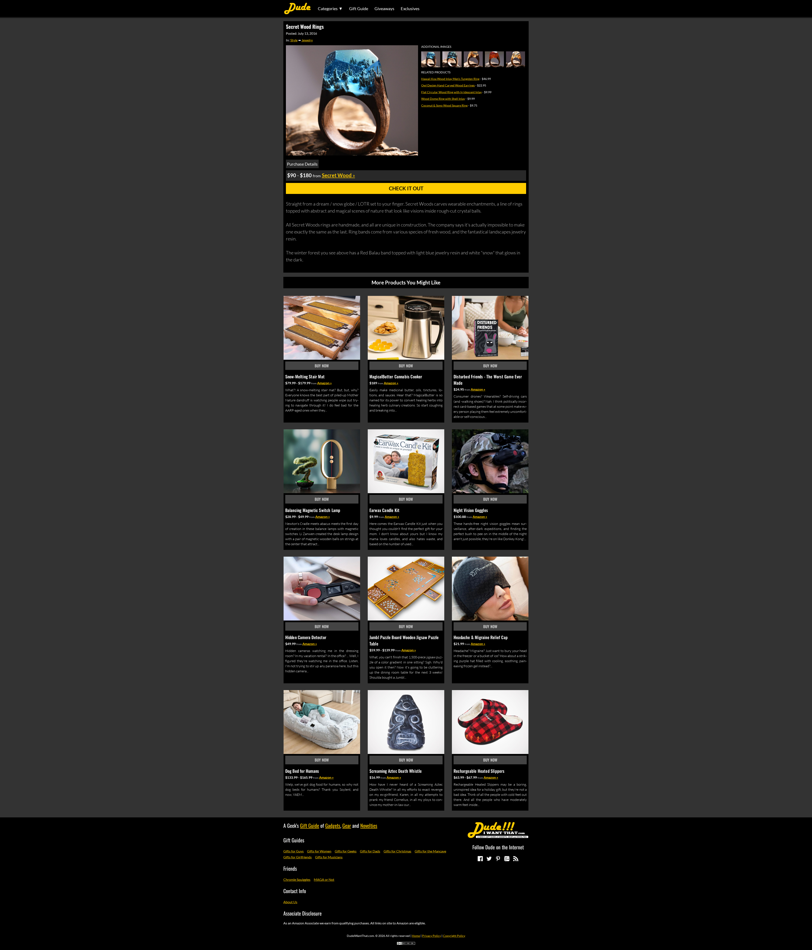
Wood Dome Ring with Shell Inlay (443, 98)
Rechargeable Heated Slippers (479, 771)
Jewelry (307, 40)
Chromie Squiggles (296, 879)
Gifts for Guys (293, 851)
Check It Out (406, 188)
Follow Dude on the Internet (498, 847)
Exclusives (410, 8)
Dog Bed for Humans (302, 771)
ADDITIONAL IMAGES (436, 46)
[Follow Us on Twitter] (489, 858)
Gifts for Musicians (329, 857)
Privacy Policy (431, 936)
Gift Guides (293, 840)
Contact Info (294, 891)
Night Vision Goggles (471, 510)
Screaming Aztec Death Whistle (395, 771)
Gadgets (332, 825)
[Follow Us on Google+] (506, 858)
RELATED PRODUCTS (435, 72)
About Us (290, 902)
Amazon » (324, 383)
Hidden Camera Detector (305, 637)
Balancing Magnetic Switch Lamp (312, 510)
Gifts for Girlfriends (297, 857)
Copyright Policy (454, 936)
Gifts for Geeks (346, 851)
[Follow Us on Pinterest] (498, 858)
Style (294, 40)
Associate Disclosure (302, 913)
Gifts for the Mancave (430, 851)
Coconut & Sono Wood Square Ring (444, 105)
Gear (346, 825)
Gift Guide (358, 8)
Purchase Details (302, 163)
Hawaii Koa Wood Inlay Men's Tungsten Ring (450, 79)
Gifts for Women (319, 851)
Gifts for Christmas (397, 851)
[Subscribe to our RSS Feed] (515, 858)
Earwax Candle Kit (384, 510)
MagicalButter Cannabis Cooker (395, 376)
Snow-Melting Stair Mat (305, 376)
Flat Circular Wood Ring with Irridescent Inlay (451, 92)
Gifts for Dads (370, 851)
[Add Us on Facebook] (480, 858)
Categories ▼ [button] (330, 8)
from (314, 383)
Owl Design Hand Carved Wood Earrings (448, 85)
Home (416, 936)
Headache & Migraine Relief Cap (481, 637)
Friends (290, 868)
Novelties (368, 825)
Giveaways (384, 8)
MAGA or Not (324, 879)
